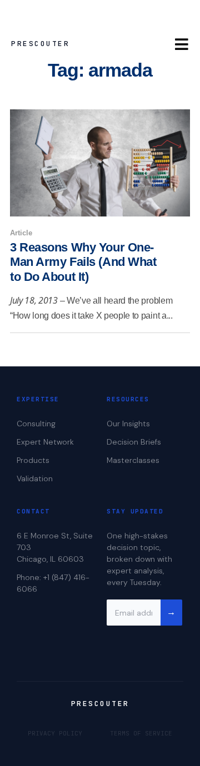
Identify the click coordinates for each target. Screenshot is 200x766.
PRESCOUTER (40, 43)
